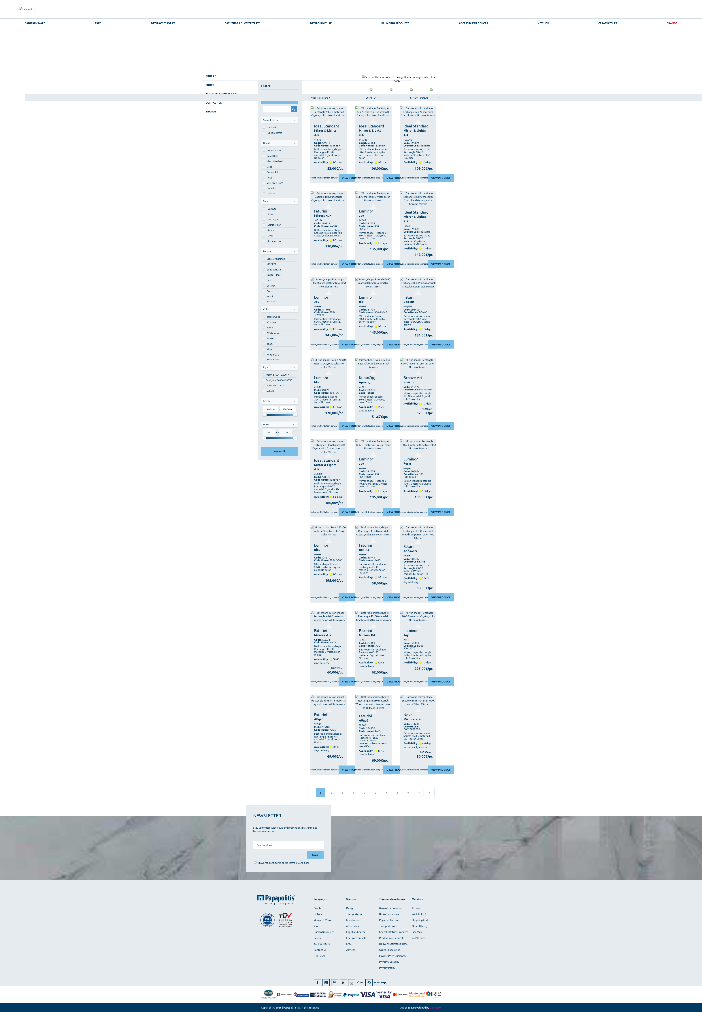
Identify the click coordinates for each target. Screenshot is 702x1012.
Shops (317, 926)
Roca (269, 177)
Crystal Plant (273, 274)
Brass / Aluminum (276, 258)
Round (271, 230)
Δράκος (364, 382)
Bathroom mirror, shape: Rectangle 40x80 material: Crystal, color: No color (372, 653)
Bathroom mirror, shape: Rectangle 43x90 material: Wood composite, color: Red (417, 569)
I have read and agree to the (283, 862)
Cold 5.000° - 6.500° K (277, 385)
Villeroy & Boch (275, 182)
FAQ (348, 943)
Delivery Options (389, 913)
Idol (361, 302)
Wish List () (419, 913)
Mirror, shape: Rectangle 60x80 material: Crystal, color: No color (328, 321)
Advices (350, 949)
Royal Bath (272, 155)
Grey (269, 349)
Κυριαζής (367, 377)
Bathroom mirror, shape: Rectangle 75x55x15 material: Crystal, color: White (327, 738)
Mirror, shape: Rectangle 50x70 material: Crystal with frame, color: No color (373, 153)
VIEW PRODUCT (351, 177)
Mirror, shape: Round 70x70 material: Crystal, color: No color (327, 399)
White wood (273, 332)
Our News (319, 955)
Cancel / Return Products (393, 931)
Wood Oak (273, 354)
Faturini (320, 210)
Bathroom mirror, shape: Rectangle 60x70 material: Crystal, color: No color (417, 153)
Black (270, 343)
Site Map (417, 931)
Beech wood (273, 316)
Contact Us (320, 949)
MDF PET (271, 264)
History (318, 913)
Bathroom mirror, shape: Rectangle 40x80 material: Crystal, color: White (327, 650)
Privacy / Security (389, 961)
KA (373, 635)
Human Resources (324, 931)
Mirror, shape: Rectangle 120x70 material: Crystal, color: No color (417, 655)
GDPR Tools (418, 937)
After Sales (352, 926)
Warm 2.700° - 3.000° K (277, 374)
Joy (361, 215)
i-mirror (409, 382)
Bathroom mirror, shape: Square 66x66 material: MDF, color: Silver (417, 736)
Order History (420, 926)
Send (315, 854)
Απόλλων (410, 551)
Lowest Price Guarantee (393, 955)
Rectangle (273, 219)
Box (406, 302)
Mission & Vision (323, 919)
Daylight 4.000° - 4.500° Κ (279, 380)
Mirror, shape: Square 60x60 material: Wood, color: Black (372, 399)
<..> (316, 135)
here (396, 80)
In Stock (272, 127)
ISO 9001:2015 (322, 943)
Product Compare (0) (320, 97)
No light (270, 390)
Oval (270, 235)
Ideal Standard (275, 161)
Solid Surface (274, 269)
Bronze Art (272, 172)
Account (417, 908)
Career (317, 937)
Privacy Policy (387, 967)
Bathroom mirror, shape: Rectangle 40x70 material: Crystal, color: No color (327, 153)
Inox (269, 280)
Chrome (271, 322)
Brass (270, 291)
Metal (270, 296)
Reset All (279, 451)
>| (430, 792)
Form (407, 463)
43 (367, 550)
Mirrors (319, 215)
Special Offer (275, 132)
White (270, 338)
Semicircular (274, 224)
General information (390, 908)
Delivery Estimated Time (393, 943)
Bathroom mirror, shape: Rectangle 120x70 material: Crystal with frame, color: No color (327, 487)
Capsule (272, 208)
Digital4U (435, 1007)
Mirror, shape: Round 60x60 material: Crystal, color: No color (372, 319)
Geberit (271, 188)
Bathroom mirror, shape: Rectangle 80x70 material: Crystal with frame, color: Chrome (417, 239)
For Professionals (356, 937)
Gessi (269, 166)
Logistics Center (355, 931)
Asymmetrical (275, 240)
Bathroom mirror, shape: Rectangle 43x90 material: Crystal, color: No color (372, 568)
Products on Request (391, 937)
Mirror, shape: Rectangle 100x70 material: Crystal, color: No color (373, 483)
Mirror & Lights (325, 130)
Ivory (270, 327)
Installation (352, 919)
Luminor (366, 210)
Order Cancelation (389, 949)
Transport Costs (388, 926)
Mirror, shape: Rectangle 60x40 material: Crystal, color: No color (417, 396)
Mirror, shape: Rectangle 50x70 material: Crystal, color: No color (373, 235)
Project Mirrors (275, 150)
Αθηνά (319, 719)
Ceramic (271, 285)
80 (412, 302)
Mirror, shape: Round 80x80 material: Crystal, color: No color (327, 567)
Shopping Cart (420, 919)
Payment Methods (389, 919)
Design (350, 908)
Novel (408, 714)
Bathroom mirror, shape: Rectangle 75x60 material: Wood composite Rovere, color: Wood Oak (373, 740)
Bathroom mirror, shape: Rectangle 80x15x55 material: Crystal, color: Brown (417, 320)
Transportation (354, 913)
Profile (317, 908)
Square (271, 213)
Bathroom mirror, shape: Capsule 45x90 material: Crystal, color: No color (328, 233)
